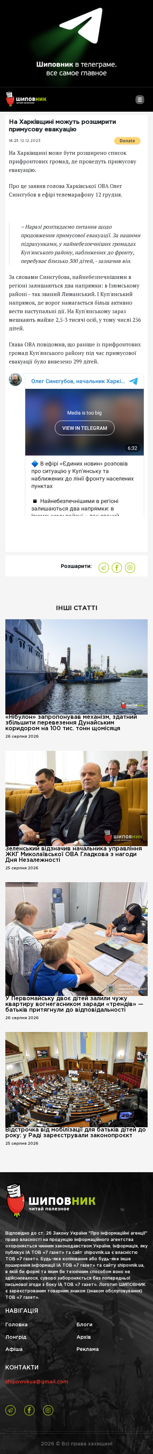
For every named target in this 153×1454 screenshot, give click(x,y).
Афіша (14, 1349)
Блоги (84, 1325)
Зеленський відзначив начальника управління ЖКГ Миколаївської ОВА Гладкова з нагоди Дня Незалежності (73, 854)
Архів (83, 1337)
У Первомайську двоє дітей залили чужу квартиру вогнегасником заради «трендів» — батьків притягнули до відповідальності (74, 1004)
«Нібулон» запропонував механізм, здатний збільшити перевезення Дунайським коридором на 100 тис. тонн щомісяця (71, 723)
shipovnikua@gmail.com (36, 1382)
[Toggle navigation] (140, 102)
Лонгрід (15, 1337)
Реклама (87, 1349)
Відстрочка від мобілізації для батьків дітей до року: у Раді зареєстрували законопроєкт (75, 1132)
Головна (16, 1325)
